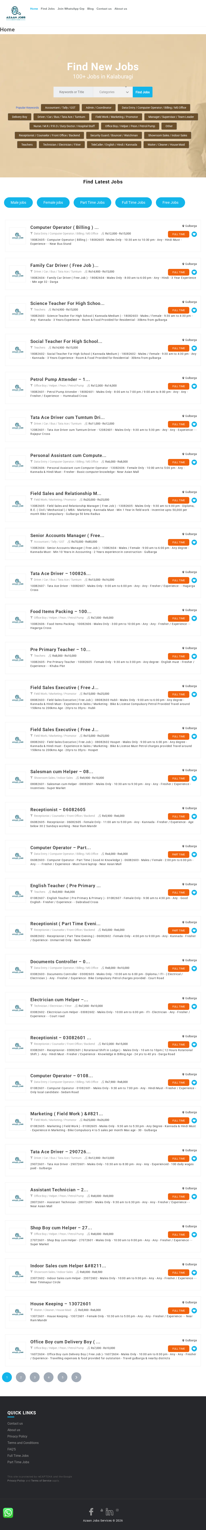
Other (169, 126)
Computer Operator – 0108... (61, 1075)
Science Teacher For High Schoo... (67, 303)
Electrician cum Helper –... (59, 999)
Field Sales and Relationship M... (65, 493)
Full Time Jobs (133, 202)
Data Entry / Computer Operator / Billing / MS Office (154, 107)
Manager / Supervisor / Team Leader (171, 116)
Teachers (27, 144)
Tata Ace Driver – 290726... (60, 1151)
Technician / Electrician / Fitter (62, 144)
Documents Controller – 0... (60, 961)
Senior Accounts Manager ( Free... (67, 535)
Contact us (104, 8)
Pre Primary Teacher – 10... (60, 649)
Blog (90, 8)
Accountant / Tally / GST (60, 107)
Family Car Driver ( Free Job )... (64, 265)
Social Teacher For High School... (66, 341)
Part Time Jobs (92, 202)
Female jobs (53, 202)
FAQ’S (11, 1449)
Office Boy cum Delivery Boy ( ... (65, 1341)
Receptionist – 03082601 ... (60, 1037)
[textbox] (107, 92)
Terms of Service (41, 1480)
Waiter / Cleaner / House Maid (166, 144)
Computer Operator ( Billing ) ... (64, 227)
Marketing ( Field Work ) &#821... (66, 1113)
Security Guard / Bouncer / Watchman (114, 135)
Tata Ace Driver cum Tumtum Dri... (67, 417)
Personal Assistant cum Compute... (68, 455)
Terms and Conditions (23, 1443)
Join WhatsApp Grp (71, 8)
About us (120, 8)
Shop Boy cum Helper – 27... (61, 1227)
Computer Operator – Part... (60, 847)
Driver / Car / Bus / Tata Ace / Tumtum (61, 116)
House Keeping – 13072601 (60, 1303)
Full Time (178, 234)
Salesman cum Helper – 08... (61, 771)
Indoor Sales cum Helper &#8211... (68, 1265)
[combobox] (113, 92)
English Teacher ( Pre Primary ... (65, 885)
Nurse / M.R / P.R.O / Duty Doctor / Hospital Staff (64, 126)
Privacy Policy (17, 1436)
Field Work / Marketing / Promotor (117, 116)
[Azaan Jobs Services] (17, 13)
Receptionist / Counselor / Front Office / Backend (49, 135)
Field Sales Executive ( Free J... (64, 687)
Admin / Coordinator (98, 107)
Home (34, 8)
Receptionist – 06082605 (58, 809)
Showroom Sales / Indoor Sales (167, 135)
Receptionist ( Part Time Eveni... (65, 923)
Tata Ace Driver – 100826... (60, 573)
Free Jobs (170, 202)
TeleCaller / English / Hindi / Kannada (114, 144)
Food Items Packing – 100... (61, 611)
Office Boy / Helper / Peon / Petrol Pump (130, 126)
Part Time (178, 854)
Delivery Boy (19, 116)
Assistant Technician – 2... (59, 1189)
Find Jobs (48, 8)
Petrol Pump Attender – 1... (60, 379)
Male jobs (18, 202)
